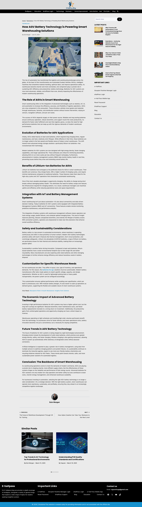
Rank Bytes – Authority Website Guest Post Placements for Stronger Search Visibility (113, 43)
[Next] (85, 451)
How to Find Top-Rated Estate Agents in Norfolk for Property (113, 74)
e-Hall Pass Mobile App (102, 98)
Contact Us (98, 118)
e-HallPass (98, 86)
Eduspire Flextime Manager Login (105, 90)
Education (37, 11)
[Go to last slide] (24, 451)
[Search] (119, 19)
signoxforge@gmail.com (119, 489)
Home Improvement (81, 11)
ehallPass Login (99, 94)
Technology (60, 11)
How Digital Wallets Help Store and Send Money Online (113, 64)
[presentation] (37, 442)
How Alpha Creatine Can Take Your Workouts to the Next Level (74, 415)
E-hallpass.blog (9, 490)
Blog (113, 11)
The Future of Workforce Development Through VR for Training (36, 415)
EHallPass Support (100, 106)
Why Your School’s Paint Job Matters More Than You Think (113, 54)
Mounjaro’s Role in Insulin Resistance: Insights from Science (49, 290)
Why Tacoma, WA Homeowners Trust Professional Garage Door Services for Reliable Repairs (114, 31)
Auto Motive (94, 11)
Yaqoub (63, 463)
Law (100, 11)
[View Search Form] (117, 11)
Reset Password (99, 102)
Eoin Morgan (27, 34)
